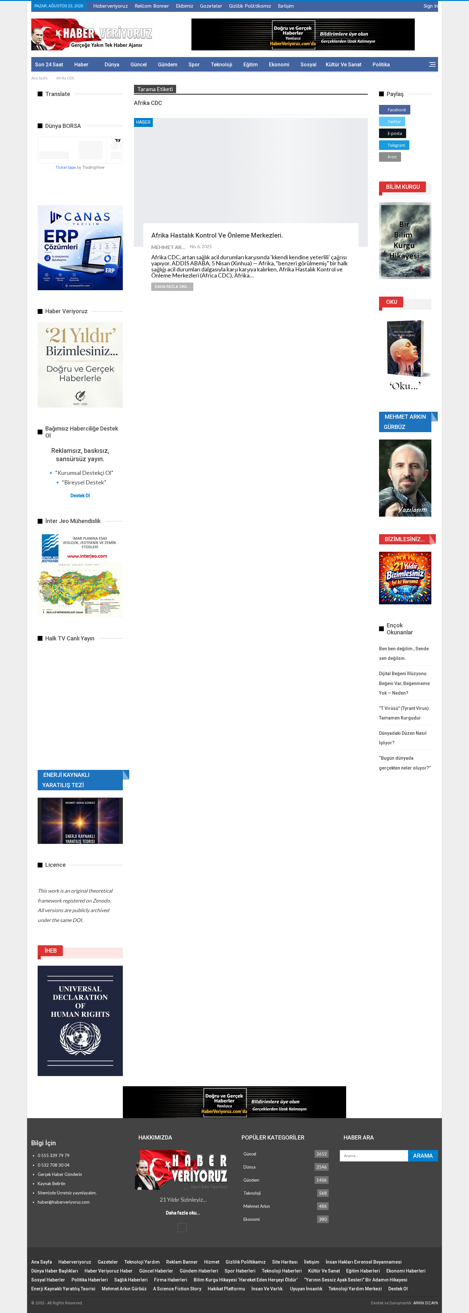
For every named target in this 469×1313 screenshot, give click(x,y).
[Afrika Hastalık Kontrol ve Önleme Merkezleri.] (251, 182)
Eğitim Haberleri (363, 1270)
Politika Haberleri (89, 1279)
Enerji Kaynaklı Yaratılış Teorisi (63, 1288)
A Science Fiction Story (177, 1288)
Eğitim (250, 65)
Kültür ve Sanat (343, 65)
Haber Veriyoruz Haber (109, 1270)
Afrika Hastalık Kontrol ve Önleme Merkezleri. (217, 235)
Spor (194, 65)
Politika (381, 65)
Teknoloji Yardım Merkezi (355, 1288)
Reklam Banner (152, 6)
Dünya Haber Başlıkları (54, 1270)
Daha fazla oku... (172, 286)
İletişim (286, 6)
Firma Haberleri (170, 1279)
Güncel (138, 65)
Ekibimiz (184, 6)
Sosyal (308, 65)
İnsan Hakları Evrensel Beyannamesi (364, 1262)
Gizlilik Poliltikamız (250, 6)
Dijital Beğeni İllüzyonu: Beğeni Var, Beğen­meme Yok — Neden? (404, 683)
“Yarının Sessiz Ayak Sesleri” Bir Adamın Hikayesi (355, 1279)
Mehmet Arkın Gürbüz (124, 1288)
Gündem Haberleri (199, 1270)
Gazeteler (211, 6)
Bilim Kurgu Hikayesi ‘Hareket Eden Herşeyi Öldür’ (246, 1279)
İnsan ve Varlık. (267, 1288)
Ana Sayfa (41, 1262)
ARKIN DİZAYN (425, 1303)
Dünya (112, 65)
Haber (81, 65)
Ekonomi (279, 65)
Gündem (167, 65)
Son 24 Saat (49, 65)
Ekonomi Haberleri (406, 1270)
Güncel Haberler (156, 1270)
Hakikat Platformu (226, 1288)
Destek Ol (80, 495)
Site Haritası (285, 1262)
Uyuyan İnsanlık (306, 1288)
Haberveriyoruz (110, 6)
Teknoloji (221, 65)
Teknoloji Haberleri (282, 1270)
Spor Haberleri (240, 1270)
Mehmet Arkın (256, 1206)
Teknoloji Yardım (142, 1262)
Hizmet (211, 1262)
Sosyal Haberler (48, 1279)
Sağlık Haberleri (131, 1279)
